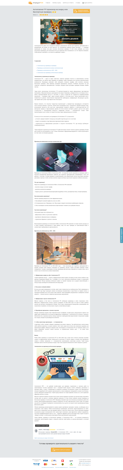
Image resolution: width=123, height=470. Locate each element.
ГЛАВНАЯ (48, 2)
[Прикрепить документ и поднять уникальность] (81, 10)
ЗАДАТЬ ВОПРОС (88, 2)
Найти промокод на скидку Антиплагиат (44, 438)
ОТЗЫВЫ (78, 2)
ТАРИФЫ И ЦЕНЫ (56, 2)
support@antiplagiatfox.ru (86, 463)
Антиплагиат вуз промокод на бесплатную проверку (50, 72)
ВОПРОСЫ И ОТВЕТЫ (68, 2)
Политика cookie (72, 467)
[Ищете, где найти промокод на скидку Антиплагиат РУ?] (61, 31)
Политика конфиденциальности (61, 467)
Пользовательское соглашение (48, 467)
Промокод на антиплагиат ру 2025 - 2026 (47, 70)
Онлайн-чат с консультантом (85, 461)
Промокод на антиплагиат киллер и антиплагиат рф (50, 68)
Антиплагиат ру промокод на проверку (46, 65)
